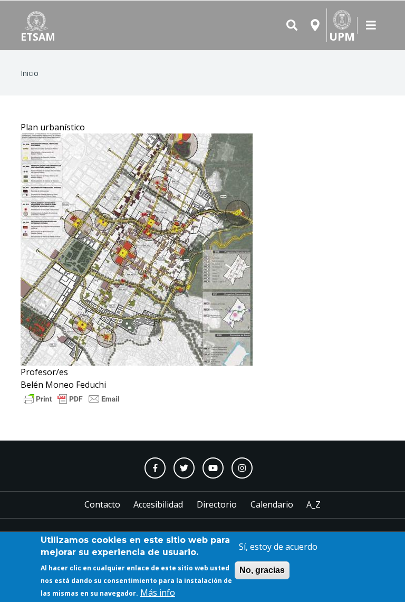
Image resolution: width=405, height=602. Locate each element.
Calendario (271, 504)
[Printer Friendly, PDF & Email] (72, 398)
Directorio (217, 504)
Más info (157, 592)
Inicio (29, 73)
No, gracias (262, 570)
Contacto (102, 504)
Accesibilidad (158, 504)
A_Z (313, 504)
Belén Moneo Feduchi (63, 384)
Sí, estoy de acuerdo (278, 546)
